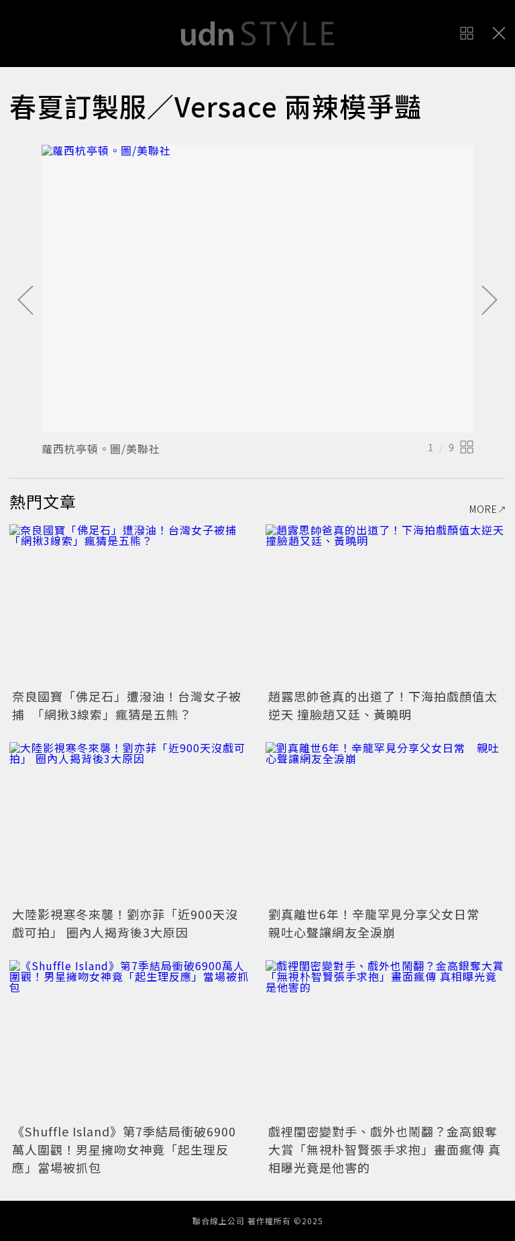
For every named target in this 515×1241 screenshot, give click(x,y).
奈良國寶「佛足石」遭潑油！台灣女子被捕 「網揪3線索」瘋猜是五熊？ (126, 705)
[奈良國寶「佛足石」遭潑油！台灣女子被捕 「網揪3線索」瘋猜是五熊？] (129, 604)
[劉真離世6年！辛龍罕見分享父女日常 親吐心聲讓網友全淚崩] (386, 822)
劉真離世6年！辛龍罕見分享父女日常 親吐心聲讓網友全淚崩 (380, 923)
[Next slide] (489, 301)
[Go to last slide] (25, 301)
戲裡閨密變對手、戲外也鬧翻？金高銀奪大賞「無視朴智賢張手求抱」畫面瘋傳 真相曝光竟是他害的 (384, 1149)
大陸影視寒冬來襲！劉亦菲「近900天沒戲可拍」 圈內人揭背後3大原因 (125, 923)
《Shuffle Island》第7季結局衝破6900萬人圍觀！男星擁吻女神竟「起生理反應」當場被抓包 (124, 1149)
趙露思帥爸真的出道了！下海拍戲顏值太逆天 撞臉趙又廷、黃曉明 (383, 705)
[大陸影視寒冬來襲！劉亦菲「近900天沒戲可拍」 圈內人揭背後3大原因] (129, 822)
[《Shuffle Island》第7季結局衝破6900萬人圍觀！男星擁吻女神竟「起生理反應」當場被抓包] (129, 1040)
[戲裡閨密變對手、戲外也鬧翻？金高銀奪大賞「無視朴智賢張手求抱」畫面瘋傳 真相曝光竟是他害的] (386, 1040)
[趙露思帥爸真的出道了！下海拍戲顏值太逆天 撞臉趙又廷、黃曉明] (386, 604)
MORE (483, 509)
